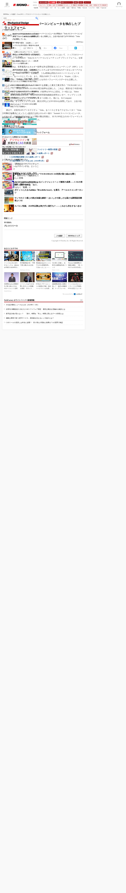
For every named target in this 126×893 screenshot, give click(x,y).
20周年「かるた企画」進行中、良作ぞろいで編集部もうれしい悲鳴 (26, 175)
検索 (37, 18)
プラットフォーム (42, 132)
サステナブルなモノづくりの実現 (13, 127)
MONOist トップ (74, 236)
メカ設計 (13, 14)
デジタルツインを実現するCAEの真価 (14, 137)
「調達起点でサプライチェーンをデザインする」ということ (26, 166)
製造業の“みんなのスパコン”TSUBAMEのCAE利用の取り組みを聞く (45, 174)
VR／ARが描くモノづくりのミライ (14, 147)
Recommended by (68, 294)
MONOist (6, 14)
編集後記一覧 (34, 190)
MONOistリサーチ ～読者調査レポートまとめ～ (18, 117)
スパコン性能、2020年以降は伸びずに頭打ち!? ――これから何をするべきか (48, 206)
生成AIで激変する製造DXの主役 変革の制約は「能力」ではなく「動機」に (26, 184)
